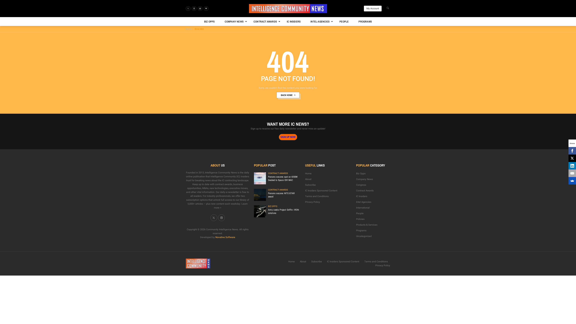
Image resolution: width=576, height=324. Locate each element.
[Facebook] (572, 150)
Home (188, 29)
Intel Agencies (320, 21)
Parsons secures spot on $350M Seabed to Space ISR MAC (283, 178)
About (308, 179)
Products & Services (366, 225)
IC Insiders (294, 21)
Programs (365, 21)
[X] (572, 158)
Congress (361, 185)
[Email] (572, 173)
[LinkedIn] (572, 166)
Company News (234, 21)
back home (287, 95)
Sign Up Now (288, 137)
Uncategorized (364, 236)
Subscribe (310, 185)
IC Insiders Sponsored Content (321, 190)
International (363, 208)
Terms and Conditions (317, 196)
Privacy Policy (312, 202)
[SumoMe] (572, 180)
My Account (372, 8)
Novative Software (225, 237)
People (344, 21)
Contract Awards (265, 21)
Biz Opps (209, 21)
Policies (360, 219)
